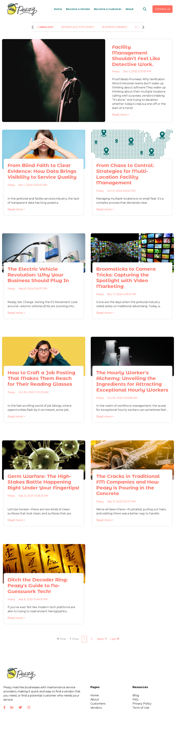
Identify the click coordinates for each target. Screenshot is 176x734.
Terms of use (139, 729)
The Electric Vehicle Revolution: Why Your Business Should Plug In (38, 274)
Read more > (121, 114)
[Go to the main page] (21, 9)
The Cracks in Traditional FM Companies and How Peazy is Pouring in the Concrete (128, 484)
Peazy (116, 71)
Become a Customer (108, 9)
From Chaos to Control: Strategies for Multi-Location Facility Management (125, 174)
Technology (44, 27)
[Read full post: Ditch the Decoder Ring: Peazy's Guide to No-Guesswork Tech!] (43, 563)
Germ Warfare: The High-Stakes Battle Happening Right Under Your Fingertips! (43, 482)
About (129, 9)
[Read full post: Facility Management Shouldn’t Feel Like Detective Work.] (53, 80)
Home (58, 9)
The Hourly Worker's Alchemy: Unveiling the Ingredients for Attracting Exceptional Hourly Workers (132, 381)
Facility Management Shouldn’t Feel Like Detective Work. (136, 55)
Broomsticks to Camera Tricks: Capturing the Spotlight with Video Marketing (126, 277)
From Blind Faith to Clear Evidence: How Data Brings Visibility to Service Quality (42, 171)
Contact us (162, 9)
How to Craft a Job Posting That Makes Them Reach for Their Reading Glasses (41, 378)
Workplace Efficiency (77, 27)
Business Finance (114, 27)
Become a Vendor (78, 9)
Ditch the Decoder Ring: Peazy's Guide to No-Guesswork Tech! (38, 585)
